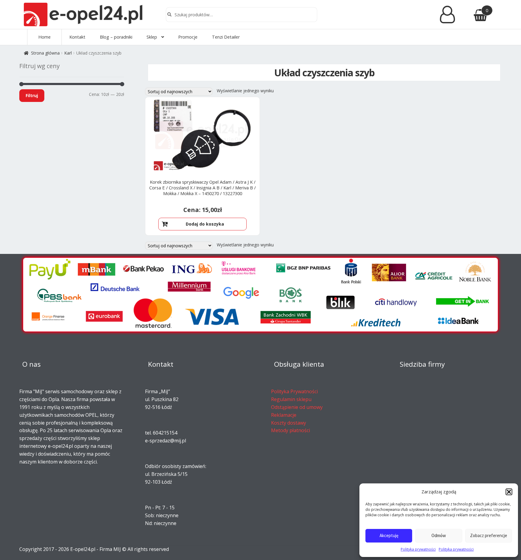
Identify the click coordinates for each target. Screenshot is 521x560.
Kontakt (77, 37)
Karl (68, 53)
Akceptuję (389, 535)
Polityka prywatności (418, 549)
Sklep (152, 37)
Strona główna (45, 53)
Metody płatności (290, 430)
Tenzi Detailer (226, 37)
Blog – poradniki (116, 37)
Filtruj (32, 95)
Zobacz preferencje (488, 535)
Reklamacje (283, 415)
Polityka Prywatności (294, 391)
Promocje (187, 37)
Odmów (438, 535)
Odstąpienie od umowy (297, 407)
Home (44, 37)
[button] (509, 492)
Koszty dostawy (288, 422)
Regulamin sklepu (291, 399)
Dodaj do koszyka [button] (205, 224)
